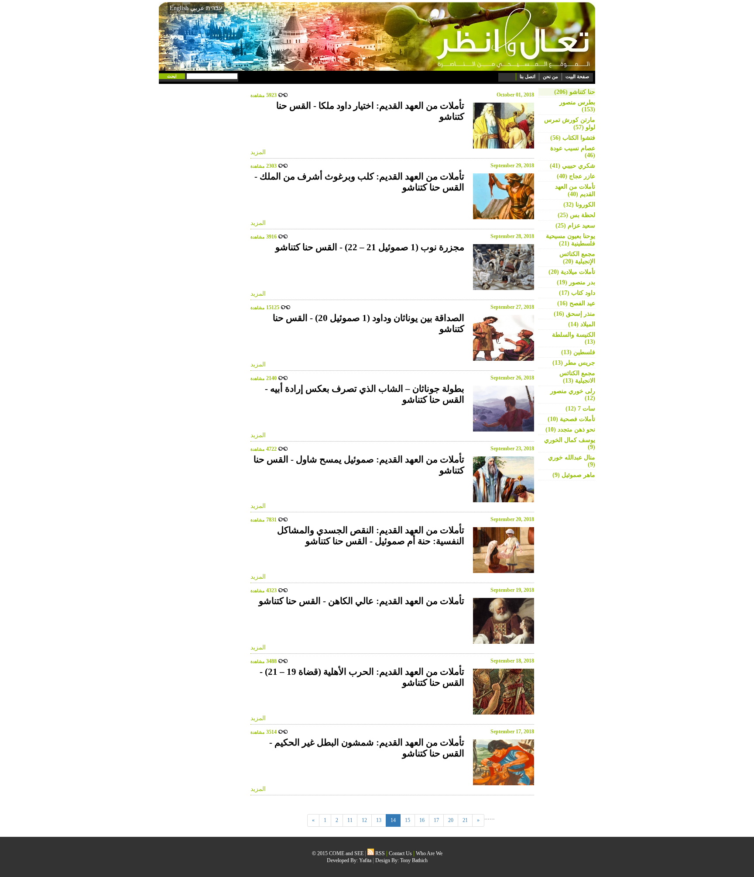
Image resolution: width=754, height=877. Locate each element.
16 (422, 820)
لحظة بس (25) (576, 215)
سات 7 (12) (580, 408)
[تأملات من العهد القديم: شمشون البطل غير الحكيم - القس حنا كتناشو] (501, 762)
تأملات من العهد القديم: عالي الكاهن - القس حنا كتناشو (361, 601)
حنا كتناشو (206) (574, 92)
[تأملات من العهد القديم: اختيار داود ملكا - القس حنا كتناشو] (501, 125)
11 (350, 820)
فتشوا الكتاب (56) (572, 138)
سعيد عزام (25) (575, 225)
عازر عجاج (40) (576, 176)
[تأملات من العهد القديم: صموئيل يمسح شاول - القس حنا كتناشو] (501, 479)
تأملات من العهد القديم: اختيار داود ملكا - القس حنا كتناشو (370, 111)
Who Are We (429, 853)
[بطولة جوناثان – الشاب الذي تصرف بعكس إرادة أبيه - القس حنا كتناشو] (501, 409)
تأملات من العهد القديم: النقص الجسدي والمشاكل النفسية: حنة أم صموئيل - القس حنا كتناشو (370, 535)
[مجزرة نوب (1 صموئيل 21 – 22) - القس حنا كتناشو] (501, 267)
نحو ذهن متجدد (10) (570, 429)
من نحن (550, 76)
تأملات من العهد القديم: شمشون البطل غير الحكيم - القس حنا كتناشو (366, 748)
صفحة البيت (577, 76)
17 (436, 820)
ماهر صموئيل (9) (573, 475)
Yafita (365, 860)
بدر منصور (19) (576, 282)
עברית (214, 7)
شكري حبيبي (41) (572, 165)
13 (378, 820)
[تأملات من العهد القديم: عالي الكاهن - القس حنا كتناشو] (501, 621)
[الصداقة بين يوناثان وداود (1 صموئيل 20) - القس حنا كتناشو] (501, 338)
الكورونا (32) (579, 204)
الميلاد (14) (581, 324)
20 (450, 820)
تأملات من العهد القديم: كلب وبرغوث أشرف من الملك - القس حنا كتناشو (359, 182)
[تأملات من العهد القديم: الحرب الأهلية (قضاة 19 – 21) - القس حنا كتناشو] (501, 692)
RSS (379, 853)
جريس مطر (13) (573, 362)
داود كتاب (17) (577, 293)
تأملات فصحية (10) (571, 419)
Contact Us (400, 853)
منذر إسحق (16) (574, 314)
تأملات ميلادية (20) (571, 272)
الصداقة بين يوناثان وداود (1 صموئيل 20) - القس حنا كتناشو (368, 323)
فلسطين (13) (578, 352)
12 (364, 820)
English (179, 8)
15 (407, 820)
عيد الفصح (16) (576, 303)
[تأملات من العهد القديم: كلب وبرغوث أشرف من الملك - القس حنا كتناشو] (501, 196)
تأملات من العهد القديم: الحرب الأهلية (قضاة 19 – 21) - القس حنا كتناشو (362, 677)
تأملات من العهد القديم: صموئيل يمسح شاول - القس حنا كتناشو (359, 465)
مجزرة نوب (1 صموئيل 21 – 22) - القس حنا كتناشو (369, 247)
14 (393, 820)
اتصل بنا (527, 76)
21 (465, 820)
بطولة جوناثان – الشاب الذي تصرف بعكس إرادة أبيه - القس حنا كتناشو (364, 394)
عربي (197, 8)
